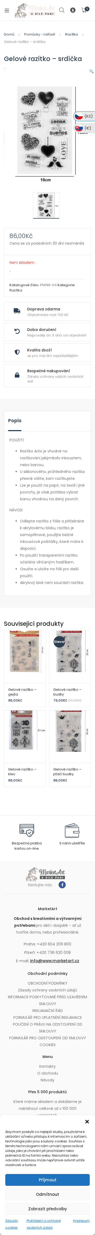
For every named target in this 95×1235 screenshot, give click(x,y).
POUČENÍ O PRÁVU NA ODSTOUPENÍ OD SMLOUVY (47, 1028)
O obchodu (47, 1073)
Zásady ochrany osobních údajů (47, 990)
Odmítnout (47, 1194)
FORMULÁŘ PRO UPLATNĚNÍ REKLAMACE (47, 1017)
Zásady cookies (11, 1224)
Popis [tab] (14, 420)
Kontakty (47, 1066)
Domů (9, 34)
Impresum (81, 1220)
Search (62, 10)
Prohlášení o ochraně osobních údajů (44, 1224)
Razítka (71, 34)
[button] (87, 1121)
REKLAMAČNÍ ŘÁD (47, 1010)
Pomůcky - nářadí (39, 34)
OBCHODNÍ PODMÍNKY (48, 983)
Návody (47, 1080)
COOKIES (48, 1044)
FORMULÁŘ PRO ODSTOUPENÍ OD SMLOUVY (47, 1038)
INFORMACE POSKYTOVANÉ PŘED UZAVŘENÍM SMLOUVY (47, 1000)
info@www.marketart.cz (54, 961)
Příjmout (47, 1180)
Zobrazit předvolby (47, 1209)
